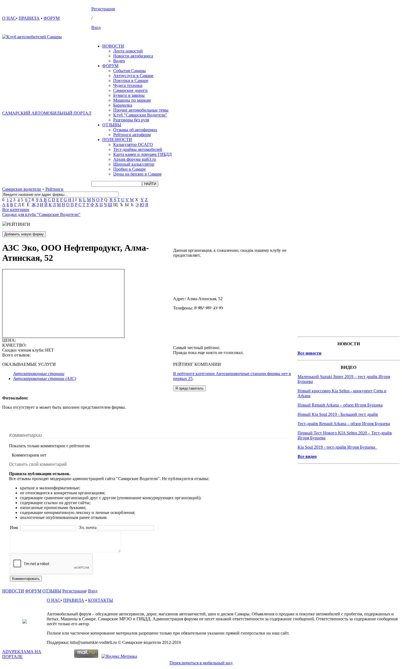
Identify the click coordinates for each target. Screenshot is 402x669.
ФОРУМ (51, 18)
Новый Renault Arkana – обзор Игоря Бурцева (340, 405)
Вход (96, 27)
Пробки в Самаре (129, 169)
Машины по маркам (132, 100)
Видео (119, 61)
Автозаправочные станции (38, 373)
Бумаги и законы (129, 95)
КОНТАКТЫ (100, 600)
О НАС (9, 18)
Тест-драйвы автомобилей (137, 149)
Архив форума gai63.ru (134, 159)
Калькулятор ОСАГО (133, 144)
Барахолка (122, 105)
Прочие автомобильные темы (140, 110)
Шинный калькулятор (133, 164)
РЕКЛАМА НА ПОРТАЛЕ (21, 654)
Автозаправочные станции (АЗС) (44, 378)
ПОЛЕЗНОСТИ (117, 139)
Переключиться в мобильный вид (201, 663)
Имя (14, 527)
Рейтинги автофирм (132, 134)
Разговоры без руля (131, 120)
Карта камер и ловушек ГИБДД (142, 154)
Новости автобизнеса (133, 56)
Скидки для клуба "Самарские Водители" (41, 214)
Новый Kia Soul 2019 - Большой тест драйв (338, 414)
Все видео (307, 456)
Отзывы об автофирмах (135, 129)
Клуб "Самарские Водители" (140, 115)
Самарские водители (21, 189)
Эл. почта (87, 527)
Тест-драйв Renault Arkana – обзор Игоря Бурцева (344, 423)
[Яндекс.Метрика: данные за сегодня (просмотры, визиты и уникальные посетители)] (119, 656)
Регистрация (103, 9)
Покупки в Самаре (130, 80)
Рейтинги (54, 189)
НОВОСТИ (113, 46)
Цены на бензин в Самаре (137, 174)
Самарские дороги (130, 90)
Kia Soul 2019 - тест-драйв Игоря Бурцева (337, 447)
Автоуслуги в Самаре (133, 75)
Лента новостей (128, 51)
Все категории (15, 209)
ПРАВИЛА (29, 18)
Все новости (309, 353)
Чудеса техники (127, 85)
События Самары (129, 70)
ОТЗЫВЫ (111, 124)
